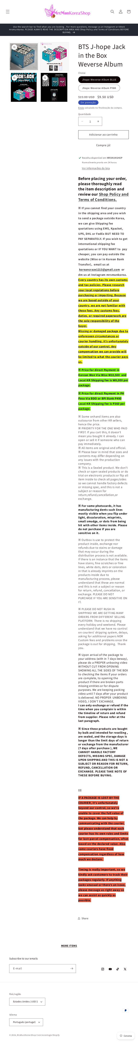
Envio (81, 107)
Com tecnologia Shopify (48, 1035)
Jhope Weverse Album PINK (99, 88)
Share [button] (85, 918)
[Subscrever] (72, 968)
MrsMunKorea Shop (26, 1035)
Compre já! (103, 145)
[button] (8, 12)
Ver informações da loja (96, 168)
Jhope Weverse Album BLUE (99, 79)
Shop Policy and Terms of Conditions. (103, 196)
